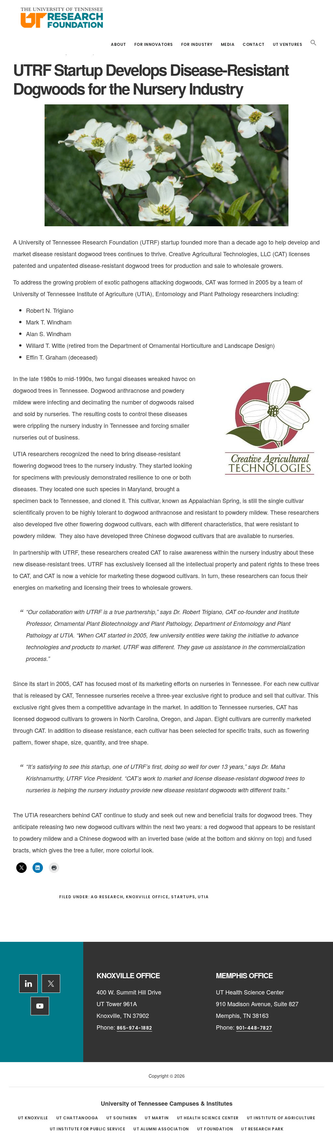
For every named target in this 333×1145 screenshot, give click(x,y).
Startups (183, 897)
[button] (313, 43)
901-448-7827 (254, 1028)
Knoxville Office (147, 897)
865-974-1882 (134, 1028)
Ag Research (107, 897)
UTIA (203, 897)
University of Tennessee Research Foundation (62, 17)
